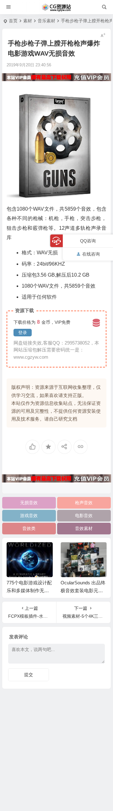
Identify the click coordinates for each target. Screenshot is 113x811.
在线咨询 (91, 254)
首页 (13, 20)
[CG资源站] (56, 7)
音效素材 (84, 528)
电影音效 (84, 515)
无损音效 (29, 502)
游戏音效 (29, 515)
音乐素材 (46, 20)
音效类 (28, 528)
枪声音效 (84, 502)
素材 (27, 20)
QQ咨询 (88, 240)
